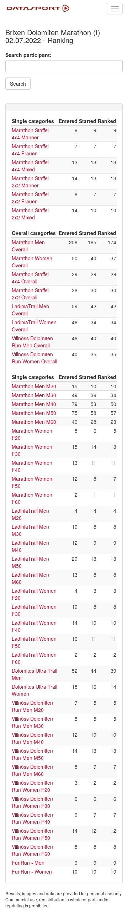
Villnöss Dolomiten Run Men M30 (32, 722)
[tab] (64, 107)
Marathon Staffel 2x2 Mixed (30, 214)
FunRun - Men (28, 862)
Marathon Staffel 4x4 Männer (30, 134)
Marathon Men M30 (34, 395)
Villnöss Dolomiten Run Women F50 (32, 834)
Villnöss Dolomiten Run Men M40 (32, 738)
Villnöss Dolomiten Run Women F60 (32, 850)
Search (18, 83)
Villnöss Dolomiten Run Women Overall (34, 358)
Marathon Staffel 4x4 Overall (30, 278)
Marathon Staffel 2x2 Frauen (30, 198)
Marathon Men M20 (34, 386)
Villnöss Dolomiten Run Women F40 (32, 818)
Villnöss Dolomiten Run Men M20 (32, 706)
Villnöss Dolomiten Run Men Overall (32, 342)
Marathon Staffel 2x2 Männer (30, 182)
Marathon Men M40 (34, 403)
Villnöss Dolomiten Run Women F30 (32, 802)
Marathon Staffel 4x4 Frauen (30, 150)
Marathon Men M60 (34, 421)
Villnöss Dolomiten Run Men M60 (32, 770)
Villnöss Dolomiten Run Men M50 (32, 754)
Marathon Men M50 (34, 412)
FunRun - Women (32, 871)
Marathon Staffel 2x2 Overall (30, 294)
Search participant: (28, 54)
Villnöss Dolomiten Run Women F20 (32, 786)
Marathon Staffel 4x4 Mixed (30, 166)
